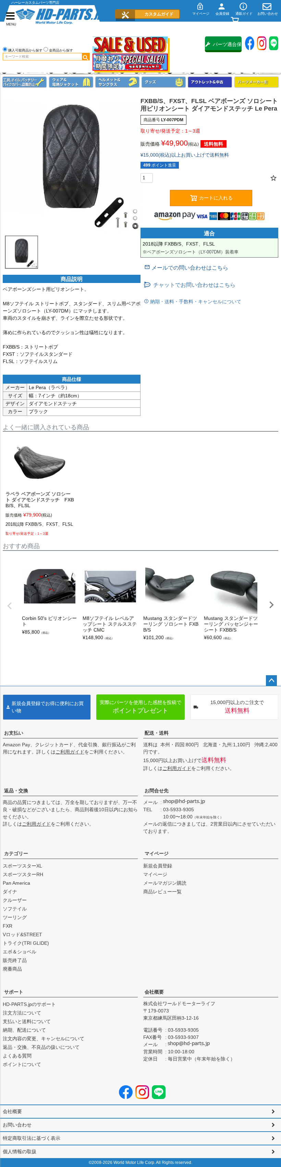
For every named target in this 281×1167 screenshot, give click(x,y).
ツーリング (15, 917)
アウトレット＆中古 (210, 82)
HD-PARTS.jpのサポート (29, 1004)
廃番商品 (12, 969)
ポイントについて (22, 1064)
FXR (7, 926)
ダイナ (10, 891)
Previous (9, 606)
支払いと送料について (27, 1021)
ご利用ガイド (70, 752)
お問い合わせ (17, 1125)
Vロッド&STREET (22, 934)
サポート (13, 992)
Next (271, 605)
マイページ (157, 853)
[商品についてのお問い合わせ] (186, 267)
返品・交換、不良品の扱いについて (41, 1047)
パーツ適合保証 (227, 47)
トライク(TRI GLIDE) (26, 943)
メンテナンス (24, 82)
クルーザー (15, 900)
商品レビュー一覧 (162, 891)
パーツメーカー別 (256, 82)
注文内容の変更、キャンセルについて (43, 1038)
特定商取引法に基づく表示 (31, 1138)
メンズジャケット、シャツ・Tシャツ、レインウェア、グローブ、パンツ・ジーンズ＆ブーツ (71, 82)
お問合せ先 (157, 790)
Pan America (16, 883)
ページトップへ (271, 680)
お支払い (13, 733)
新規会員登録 (157, 866)
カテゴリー (16, 853)
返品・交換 (16, 790)
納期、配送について (24, 1030)
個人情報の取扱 (19, 1151)
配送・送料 (157, 733)
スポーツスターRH (23, 874)
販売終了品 (15, 960)
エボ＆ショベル (19, 951)
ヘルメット (117, 82)
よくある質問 (17, 1055)
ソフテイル (15, 908)
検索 (85, 56)
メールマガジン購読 (164, 883)
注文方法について (22, 1013)
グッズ (163, 82)
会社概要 (154, 992)
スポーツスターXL (22, 866)
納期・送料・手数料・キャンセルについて (195, 301)
